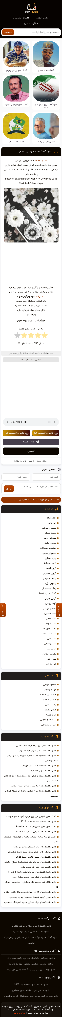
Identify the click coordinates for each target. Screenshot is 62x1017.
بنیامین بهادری (49, 653)
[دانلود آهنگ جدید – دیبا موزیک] (31, 7)
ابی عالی (52, 523)
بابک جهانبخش (48, 588)
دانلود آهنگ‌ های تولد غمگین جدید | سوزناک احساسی (30, 902)
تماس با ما (19, 1013)
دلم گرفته (40, 296)
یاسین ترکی (50, 583)
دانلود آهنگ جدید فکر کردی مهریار (39, 765)
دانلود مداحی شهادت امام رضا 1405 (31, 984)
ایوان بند (51, 648)
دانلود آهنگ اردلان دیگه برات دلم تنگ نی (36, 745)
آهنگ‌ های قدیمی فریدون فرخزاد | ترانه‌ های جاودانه (31, 816)
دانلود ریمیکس (21, 17)
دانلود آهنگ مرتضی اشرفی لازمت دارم (38, 750)
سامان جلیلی (50, 543)
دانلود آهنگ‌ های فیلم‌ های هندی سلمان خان (34, 877)
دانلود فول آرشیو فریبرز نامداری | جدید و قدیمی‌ (32, 897)
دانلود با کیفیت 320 (43, 433)
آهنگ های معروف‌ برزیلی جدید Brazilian (36, 826)
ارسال (8, 488)
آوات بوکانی (50, 603)
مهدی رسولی (50, 689)
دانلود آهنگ (41, 160)
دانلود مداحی (31, 23)
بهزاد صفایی (50, 558)
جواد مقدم (51, 714)
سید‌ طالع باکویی (48, 719)
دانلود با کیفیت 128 (14, 433)
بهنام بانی (51, 659)
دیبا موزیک (47, 353)
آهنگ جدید (42, 17)
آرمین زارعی (50, 598)
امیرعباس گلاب (48, 633)
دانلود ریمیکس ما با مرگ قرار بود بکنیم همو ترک (31, 958)
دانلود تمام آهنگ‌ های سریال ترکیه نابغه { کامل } (32, 872)
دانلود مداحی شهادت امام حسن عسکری (31, 990)
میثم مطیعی (50, 709)
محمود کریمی (49, 684)
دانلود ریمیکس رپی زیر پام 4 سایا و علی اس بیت (31, 969)
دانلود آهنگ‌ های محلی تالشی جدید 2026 (36, 857)
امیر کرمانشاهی (48, 724)
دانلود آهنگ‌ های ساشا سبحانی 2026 (38, 821)
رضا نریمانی (50, 704)
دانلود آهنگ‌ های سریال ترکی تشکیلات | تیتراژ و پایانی (30, 862)
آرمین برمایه (50, 563)
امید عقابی (51, 618)
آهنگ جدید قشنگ (47, 593)
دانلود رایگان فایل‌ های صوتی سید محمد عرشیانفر (32, 851)
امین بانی (51, 638)
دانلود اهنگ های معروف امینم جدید (38, 867)
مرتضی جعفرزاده (48, 548)
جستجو (8, 32)
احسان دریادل (49, 608)
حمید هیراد (50, 533)
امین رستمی (50, 643)
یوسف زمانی (50, 538)
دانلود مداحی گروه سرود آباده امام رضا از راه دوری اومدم (31, 996)
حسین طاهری (49, 699)
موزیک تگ (51, 663)
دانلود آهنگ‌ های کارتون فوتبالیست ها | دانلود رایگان (30, 892)
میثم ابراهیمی (49, 553)
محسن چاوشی (49, 528)
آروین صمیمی (49, 573)
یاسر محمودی (49, 578)
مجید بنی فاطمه (48, 694)
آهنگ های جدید (48, 628)
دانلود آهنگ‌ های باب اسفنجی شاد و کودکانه (34, 846)
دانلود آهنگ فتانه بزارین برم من (35, 151)
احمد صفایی (50, 613)
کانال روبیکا (28, 441)
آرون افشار (51, 568)
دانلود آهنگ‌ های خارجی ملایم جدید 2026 (36, 831)
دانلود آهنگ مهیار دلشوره (43, 770)
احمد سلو (51, 517)
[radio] (44, 336)
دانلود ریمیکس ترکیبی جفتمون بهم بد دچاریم (31, 963)
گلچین (31, 451)
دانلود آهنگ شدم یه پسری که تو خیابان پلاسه (33, 785)
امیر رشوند (51, 623)
